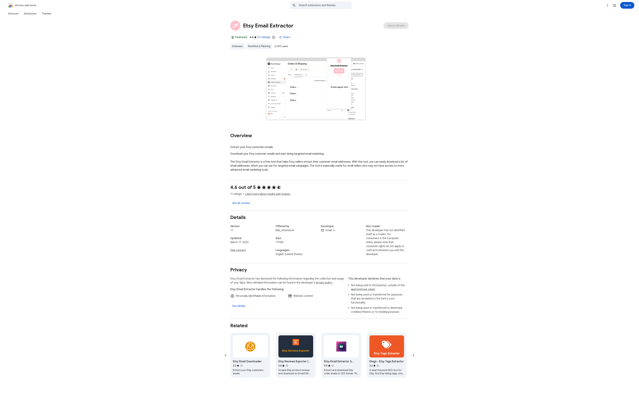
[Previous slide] (225, 355)
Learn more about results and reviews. (268, 194)
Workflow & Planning (259, 46)
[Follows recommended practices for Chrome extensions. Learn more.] (233, 37)
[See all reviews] (241, 203)
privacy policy (324, 282)
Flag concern (238, 250)
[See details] (238, 306)
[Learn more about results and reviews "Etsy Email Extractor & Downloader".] (333, 366)
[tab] (13, 14)
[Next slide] (413, 355)
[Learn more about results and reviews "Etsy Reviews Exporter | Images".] (287, 366)
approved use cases (363, 289)
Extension (237, 46)
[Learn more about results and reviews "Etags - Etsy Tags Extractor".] (378, 366)
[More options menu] (607, 5)
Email (328, 230)
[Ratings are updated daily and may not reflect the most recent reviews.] (273, 37)
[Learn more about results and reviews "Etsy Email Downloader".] (241, 366)
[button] (614, 5)
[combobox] (325, 5)
